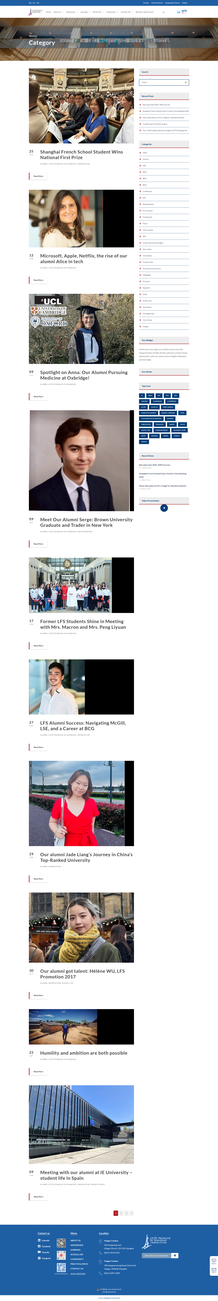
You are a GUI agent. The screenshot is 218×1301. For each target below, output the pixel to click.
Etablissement (148, 204)
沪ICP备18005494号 (109, 1292)
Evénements (147, 217)
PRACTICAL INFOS (79, 1264)
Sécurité (154, 436)
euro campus (168, 407)
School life (97, 12)
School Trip (145, 430)
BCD (167, 395)
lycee (182, 413)
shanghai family (162, 430)
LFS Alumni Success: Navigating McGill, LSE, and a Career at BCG (83, 725)
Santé (145, 294)
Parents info (125, 12)
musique (170, 418)
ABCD (150, 395)
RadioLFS (146, 288)
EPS (144, 198)
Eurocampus (148, 211)
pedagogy (160, 424)
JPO (144, 236)
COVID (143, 407)
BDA (145, 172)
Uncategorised (84, 532)
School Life (67, 983)
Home (48, 12)
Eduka (184, 3)
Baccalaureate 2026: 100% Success (156, 105)
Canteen (144, 401)
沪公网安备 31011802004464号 (110, 1289)
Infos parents (148, 230)
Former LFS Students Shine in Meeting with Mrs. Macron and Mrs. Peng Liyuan (83, 624)
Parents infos (98, 1184)
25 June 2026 (145, 468)
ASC (144, 166)
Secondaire (147, 307)
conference (157, 401)
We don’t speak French (144, 12)
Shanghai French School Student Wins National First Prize (81, 154)
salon (182, 424)
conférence (171, 401)
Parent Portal (157, 3)
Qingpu (172, 424)
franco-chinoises (168, 413)
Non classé (147, 249)
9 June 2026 (144, 480)
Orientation (83, 164)
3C (142, 395)
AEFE (145, 153)
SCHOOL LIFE (77, 1254)
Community (111, 12)
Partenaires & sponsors (152, 268)
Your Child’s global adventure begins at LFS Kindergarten (165, 130)
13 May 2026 (145, 489)
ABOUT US (76, 1240)
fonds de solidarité (148, 413)
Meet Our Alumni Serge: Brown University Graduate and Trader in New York (86, 522)
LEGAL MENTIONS (78, 1274)
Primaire (146, 281)
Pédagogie (147, 275)
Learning (84, 12)
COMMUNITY (77, 1259)
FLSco (145, 223)
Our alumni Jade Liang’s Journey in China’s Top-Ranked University (86, 857)
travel (165, 436)
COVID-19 (154, 407)
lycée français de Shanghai (62, 164)
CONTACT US (77, 1268)
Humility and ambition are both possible (84, 1053)
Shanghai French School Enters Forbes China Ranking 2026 (166, 111)
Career (146, 3)
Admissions (70, 12)
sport (143, 436)
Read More (38, 176)
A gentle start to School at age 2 (155, 124)
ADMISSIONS (77, 1245)
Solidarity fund (179, 430)
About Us (57, 12)
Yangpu (146, 326)
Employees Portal (172, 3)
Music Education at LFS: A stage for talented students (163, 117)
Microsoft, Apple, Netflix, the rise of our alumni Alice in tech (83, 258)
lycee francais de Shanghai (151, 418)
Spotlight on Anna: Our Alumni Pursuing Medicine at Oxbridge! (84, 375)
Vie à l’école (147, 320)
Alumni (43, 164)
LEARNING (75, 1250)
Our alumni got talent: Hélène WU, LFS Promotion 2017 (82, 973)
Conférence (147, 191)
